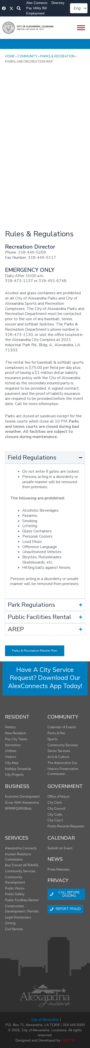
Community (27, 56)
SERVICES (16, 838)
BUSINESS (17, 786)
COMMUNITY (63, 717)
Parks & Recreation (57, 56)
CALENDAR (61, 838)
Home (9, 56)
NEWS (55, 859)
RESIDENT (17, 717)
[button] (18, 8)
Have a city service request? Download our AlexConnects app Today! (45, 678)
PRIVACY (58, 880)
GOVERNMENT (65, 786)
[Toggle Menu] (81, 27)
